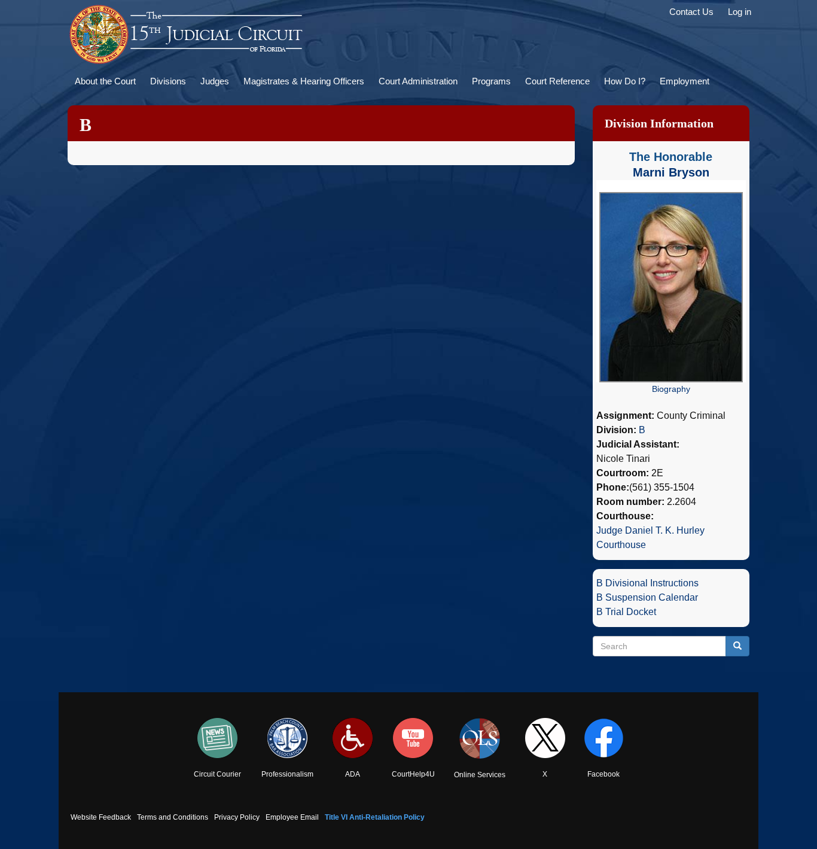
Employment (684, 81)
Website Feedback (101, 817)
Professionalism (287, 774)
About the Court (105, 81)
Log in (739, 12)
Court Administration (418, 81)
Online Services (479, 775)
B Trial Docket (626, 612)
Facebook (603, 774)
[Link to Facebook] (603, 738)
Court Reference (557, 81)
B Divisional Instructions (647, 583)
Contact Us (691, 12)
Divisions (168, 81)
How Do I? (624, 81)
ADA (352, 774)
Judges (214, 81)
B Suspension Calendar (647, 597)
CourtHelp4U (413, 774)
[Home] (187, 35)
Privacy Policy (237, 817)
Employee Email (292, 817)
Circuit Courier (217, 774)
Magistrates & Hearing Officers (303, 81)
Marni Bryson (671, 172)
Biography (671, 389)
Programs (491, 81)
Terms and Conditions (172, 817)
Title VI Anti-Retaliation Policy (375, 817)
